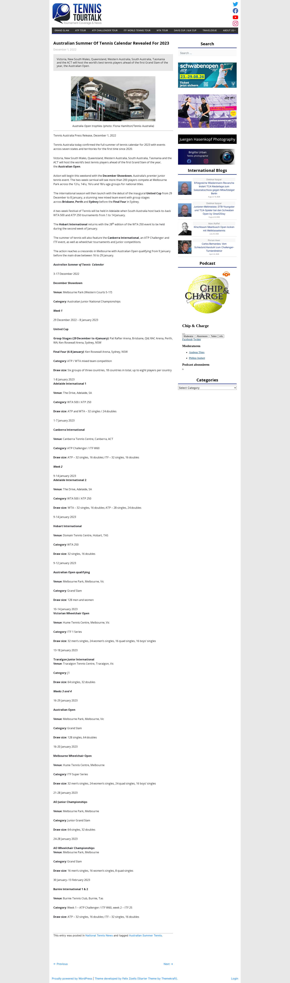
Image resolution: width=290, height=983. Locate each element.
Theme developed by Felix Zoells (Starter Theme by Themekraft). (136, 978)
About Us (228, 30)
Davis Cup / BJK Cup (185, 30)
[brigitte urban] (189, 161)
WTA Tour (162, 30)
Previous (60, 964)
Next (168, 964)
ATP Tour (80, 30)
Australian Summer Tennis (145, 935)
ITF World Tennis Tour (137, 30)
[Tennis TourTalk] (77, 13)
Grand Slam (62, 30)
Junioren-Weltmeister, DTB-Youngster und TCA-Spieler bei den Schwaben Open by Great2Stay (214, 210)
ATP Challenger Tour (104, 30)
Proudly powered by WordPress (72, 978)
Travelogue (210, 30)
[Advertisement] (204, 13)
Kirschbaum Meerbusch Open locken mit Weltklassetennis (214, 229)
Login (234, 978)
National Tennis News (99, 935)
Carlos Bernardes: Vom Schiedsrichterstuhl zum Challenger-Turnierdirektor (214, 247)
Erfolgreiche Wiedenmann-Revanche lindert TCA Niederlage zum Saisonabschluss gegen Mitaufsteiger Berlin (214, 188)
